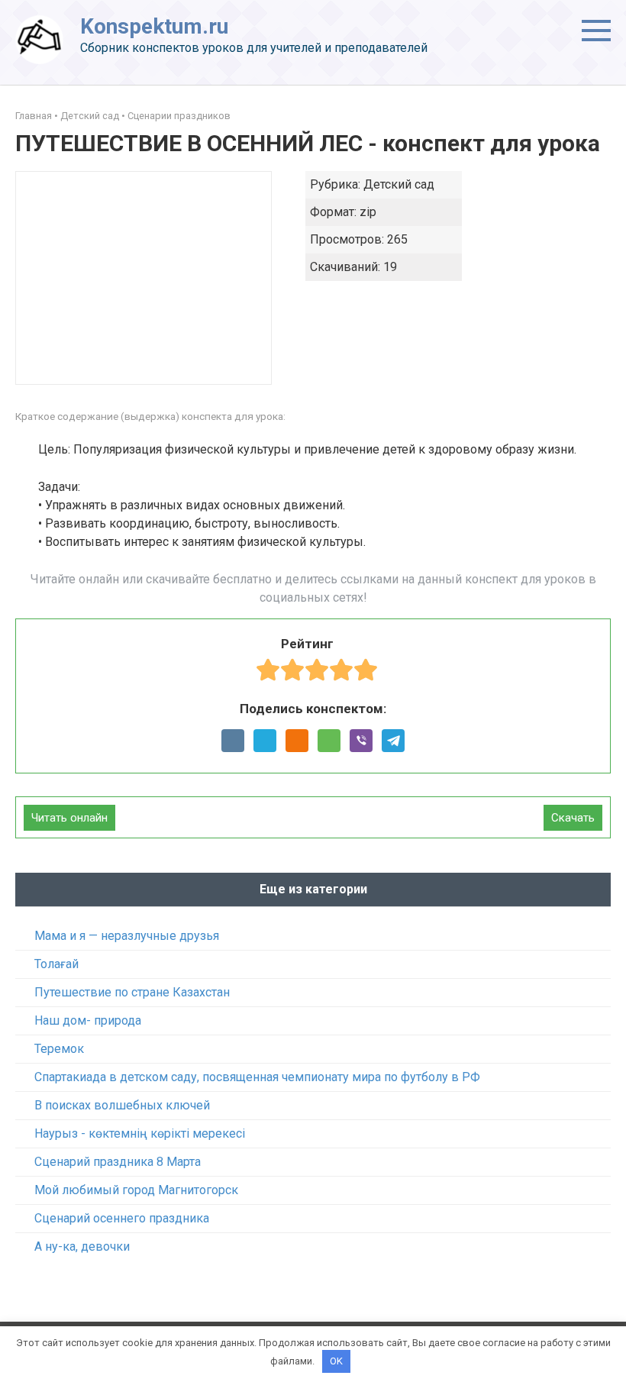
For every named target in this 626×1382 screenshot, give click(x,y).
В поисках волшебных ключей (122, 1105)
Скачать (573, 818)
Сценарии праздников (179, 115)
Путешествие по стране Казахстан (132, 992)
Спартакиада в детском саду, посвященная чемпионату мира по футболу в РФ (257, 1077)
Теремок (59, 1048)
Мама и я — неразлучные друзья (126, 935)
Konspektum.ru (154, 26)
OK (336, 1361)
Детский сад (89, 115)
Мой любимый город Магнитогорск (136, 1190)
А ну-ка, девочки (82, 1246)
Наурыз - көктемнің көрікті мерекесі (139, 1133)
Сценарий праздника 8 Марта (117, 1161)
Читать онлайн (69, 818)
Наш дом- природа (87, 1020)
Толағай (56, 964)
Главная (33, 115)
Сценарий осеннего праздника (121, 1218)
